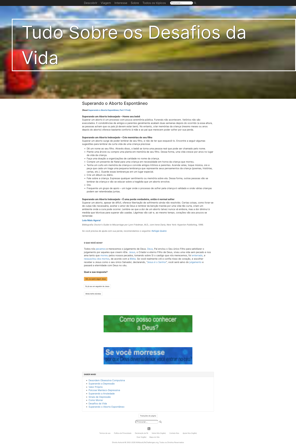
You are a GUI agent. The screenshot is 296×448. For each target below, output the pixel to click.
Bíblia (133, 258)
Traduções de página (148, 416)
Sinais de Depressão (100, 397)
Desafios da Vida (98, 403)
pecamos (101, 248)
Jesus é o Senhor (156, 262)
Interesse (120, 3)
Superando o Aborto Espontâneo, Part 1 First (109, 110)
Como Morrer (96, 400)
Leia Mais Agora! (91, 220)
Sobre (135, 3)
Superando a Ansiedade (102, 393)
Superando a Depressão (102, 383)
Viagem (106, 3)
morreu (104, 255)
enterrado (197, 255)
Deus (150, 248)
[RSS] (149, 428)
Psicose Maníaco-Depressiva (104, 390)
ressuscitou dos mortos (96, 258)
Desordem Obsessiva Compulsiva (107, 380)
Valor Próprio (96, 387)
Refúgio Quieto (159, 231)
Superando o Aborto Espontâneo (106, 406)
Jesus (132, 252)
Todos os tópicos (154, 3)
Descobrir (90, 3)
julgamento (195, 262)
